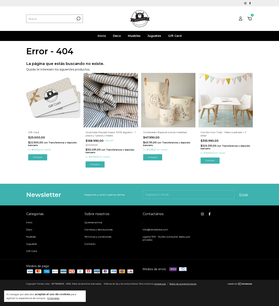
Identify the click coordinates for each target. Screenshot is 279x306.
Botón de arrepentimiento (183, 283)
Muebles (134, 36)
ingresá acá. (160, 283)
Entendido (53, 298)
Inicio (102, 36)
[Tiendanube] (240, 284)
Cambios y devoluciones (98, 229)
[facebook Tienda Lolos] (250, 3)
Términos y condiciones (97, 236)
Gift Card (175, 36)
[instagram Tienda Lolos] (245, 3)
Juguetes (154, 36)
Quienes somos (93, 222)
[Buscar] (78, 19)
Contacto (89, 243)
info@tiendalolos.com (155, 229)
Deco (117, 36)
